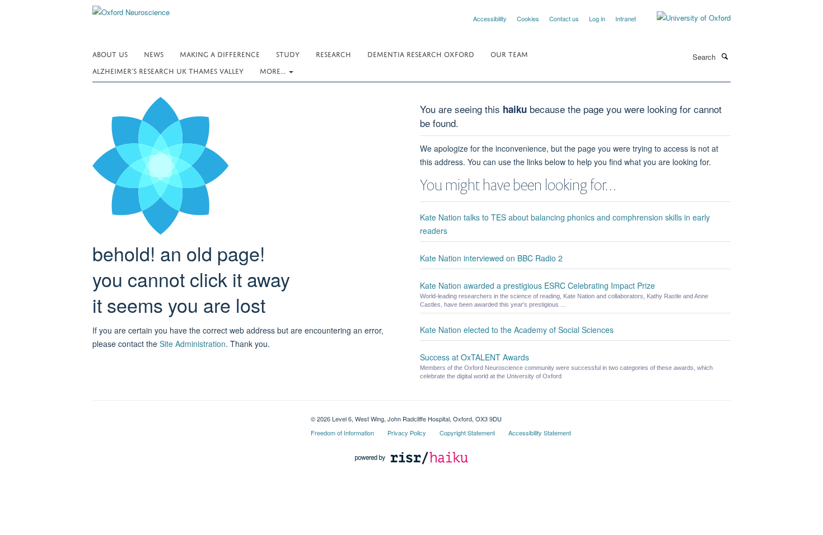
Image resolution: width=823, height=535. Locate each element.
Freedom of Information (342, 432)
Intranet (625, 18)
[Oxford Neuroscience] (131, 8)
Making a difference (220, 53)
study (288, 53)
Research (333, 53)
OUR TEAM (509, 53)
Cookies (528, 18)
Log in (597, 18)
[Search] (724, 56)
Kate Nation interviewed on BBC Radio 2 (491, 258)
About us (110, 53)
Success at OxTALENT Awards (474, 357)
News (153, 53)
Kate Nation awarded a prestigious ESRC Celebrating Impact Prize (537, 285)
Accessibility (490, 18)
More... (274, 70)
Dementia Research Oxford (420, 53)
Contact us (564, 18)
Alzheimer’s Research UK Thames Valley (168, 70)
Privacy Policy (406, 432)
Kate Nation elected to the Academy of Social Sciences (517, 329)
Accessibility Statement (539, 432)
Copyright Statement (467, 432)
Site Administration (193, 343)
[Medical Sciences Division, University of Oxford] (193, 414)
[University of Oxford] (685, 18)
